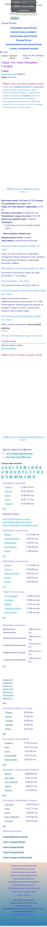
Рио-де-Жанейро (12, 817)
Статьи (14, 891)
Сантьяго (9, 821)
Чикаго (8, 786)
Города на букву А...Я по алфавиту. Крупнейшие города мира (24, 6)
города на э (8, 698)
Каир (7, 747)
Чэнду (7, 499)
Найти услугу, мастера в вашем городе (23, 436)
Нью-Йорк (9, 778)
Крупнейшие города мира (24, 869)
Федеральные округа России (23, 36)
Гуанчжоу (9, 504)
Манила (7, 604)
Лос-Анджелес (11, 782)
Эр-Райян (8, 600)
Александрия (10, 755)
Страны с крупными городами (23, 48)
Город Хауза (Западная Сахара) (16, 519)
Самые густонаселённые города (23, 875)
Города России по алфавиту (24, 32)
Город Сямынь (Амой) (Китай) (17, 857)
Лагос (7, 751)
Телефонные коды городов (23, 885)
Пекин (8, 495)
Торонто (8, 790)
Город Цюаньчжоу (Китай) (15, 837)
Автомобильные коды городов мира (23, 888)
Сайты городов (23, 895)
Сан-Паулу (9, 804)
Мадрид (7, 582)
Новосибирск (10, 543)
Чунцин (8, 487)
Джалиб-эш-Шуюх (12, 608)
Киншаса (9, 743)
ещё (4, 509)
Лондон (7, 569)
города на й (8, 683)
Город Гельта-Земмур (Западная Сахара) (20, 525)
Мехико (8, 774)
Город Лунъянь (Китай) (14, 842)
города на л (8, 686)
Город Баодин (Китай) (13, 847)
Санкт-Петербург (12, 539)
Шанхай (8, 491)
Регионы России (23, 40)
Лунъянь (9, 721)
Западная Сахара (8, 74)
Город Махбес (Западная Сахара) (17, 522)
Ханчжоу (9, 725)
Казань (7, 551)
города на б (8, 680)
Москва (7, 534)
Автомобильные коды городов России (23, 44)
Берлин (7, 578)
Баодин (8, 716)
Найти (13, 14)
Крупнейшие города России (24, 28)
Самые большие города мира (23, 872)
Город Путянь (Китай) (13, 852)
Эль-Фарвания (10, 596)
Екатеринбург (10, 547)
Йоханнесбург (11, 759)
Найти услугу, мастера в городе (23, 188)
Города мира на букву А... (24, 878)
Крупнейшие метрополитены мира (24, 882)
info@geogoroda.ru (24, 906)
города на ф (8, 689)
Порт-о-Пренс (10, 612)
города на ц (8, 692)
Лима (7, 809)
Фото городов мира (27, 891)
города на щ (8, 695)
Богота (8, 813)
